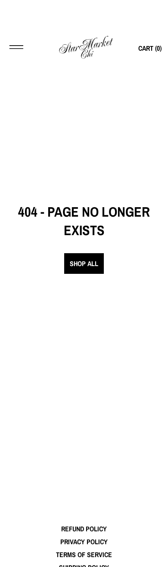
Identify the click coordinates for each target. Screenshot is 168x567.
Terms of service (84, 554)
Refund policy (84, 528)
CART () (150, 48)
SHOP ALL (84, 263)
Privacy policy (84, 541)
